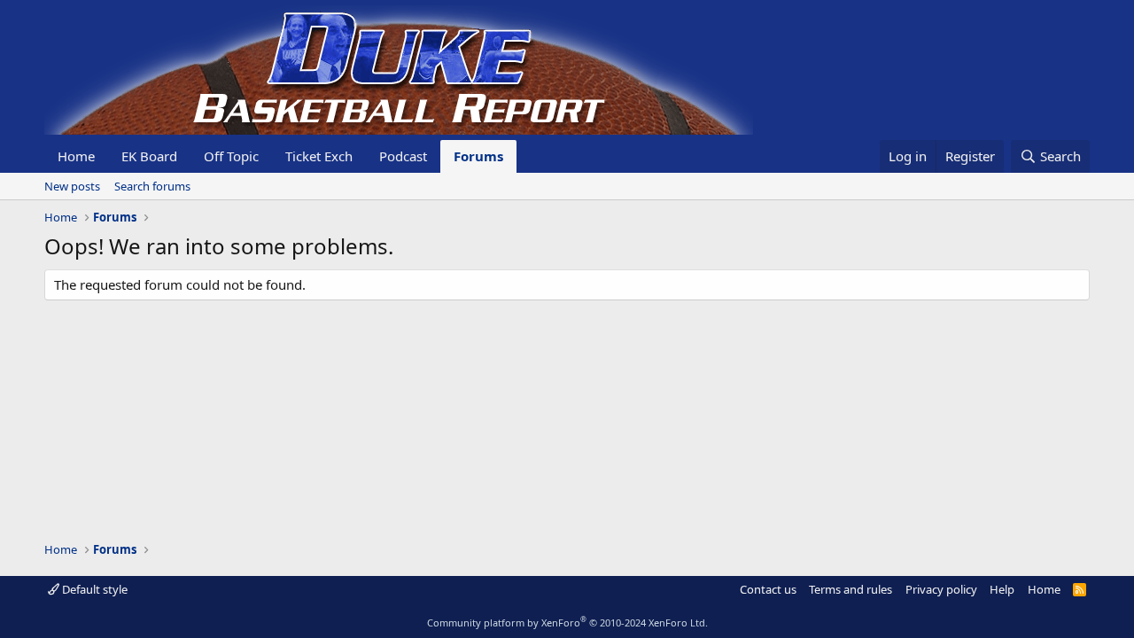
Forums (478, 156)
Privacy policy (941, 589)
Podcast (403, 156)
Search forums (152, 186)
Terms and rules (850, 589)
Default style (93, 589)
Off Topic (231, 156)
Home (76, 156)
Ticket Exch (319, 156)
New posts (72, 186)
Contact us (768, 589)
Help (1002, 589)
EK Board (149, 156)
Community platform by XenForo (567, 622)
